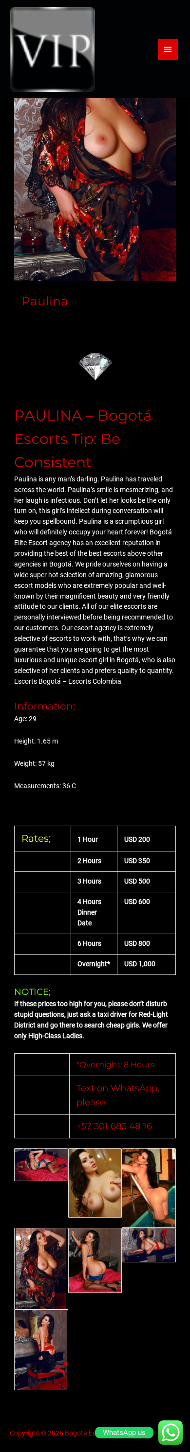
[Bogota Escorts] (52, 49)
